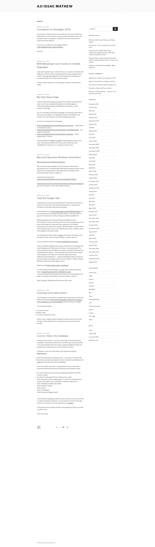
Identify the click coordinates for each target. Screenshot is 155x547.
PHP (90, 303)
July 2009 (92, 134)
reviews (91, 313)
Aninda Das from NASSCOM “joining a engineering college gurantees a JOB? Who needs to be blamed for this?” (102, 52)
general (91, 282)
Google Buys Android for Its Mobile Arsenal (56, 272)
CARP (59, 141)
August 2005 (93, 262)
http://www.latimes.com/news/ (67, 242)
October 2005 (93, 255)
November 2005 (94, 252)
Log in (91, 330)
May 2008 (92, 164)
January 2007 (93, 215)
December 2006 (94, 218)
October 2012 (93, 107)
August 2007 (93, 191)
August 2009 (93, 131)
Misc (90, 292)
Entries (92, 333)
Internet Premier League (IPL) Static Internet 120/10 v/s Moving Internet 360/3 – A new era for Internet (103, 60)
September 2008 (94, 151)
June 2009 (92, 137)
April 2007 (92, 205)
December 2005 (94, 248)
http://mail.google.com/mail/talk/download (65, 211)
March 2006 (92, 238)
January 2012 (92, 114)
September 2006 (94, 228)
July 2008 (92, 158)
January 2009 (93, 141)
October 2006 (93, 225)
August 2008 (93, 154)
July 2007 (91, 195)
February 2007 (93, 211)
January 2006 (93, 245)
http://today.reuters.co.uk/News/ (57, 265)
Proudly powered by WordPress (45, 542)
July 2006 (92, 235)
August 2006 (93, 232)
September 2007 (94, 188)
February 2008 (93, 174)
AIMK (90, 276)
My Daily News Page (48, 97)
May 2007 (92, 201)
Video (90, 319)
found (39, 362)
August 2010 (93, 124)
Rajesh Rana (92, 78)
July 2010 (91, 127)
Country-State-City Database (52, 335)
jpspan (71, 403)
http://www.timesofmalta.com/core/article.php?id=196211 (56, 179)
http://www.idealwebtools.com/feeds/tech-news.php (55, 134)
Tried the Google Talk (48, 198)
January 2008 (93, 178)
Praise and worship (94, 306)
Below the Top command (104, 88)
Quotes (91, 309)
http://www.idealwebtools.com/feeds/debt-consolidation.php (58, 130)
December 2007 (94, 181)
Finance (91, 279)
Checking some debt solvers (52, 292)
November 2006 (94, 221)
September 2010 (94, 121)
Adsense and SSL (110, 81)
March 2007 (92, 208)
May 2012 (92, 111)
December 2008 (94, 144)
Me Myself (92, 289)
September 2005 (94, 258)
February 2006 (93, 242)
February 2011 (93, 117)
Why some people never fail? (107, 78)
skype (61, 235)
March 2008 (92, 171)
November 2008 (94, 148)
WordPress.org (93, 340)
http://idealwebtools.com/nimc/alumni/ (50, 47)
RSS (52, 141)
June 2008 (92, 161)
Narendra (91, 88)
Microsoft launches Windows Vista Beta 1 (59, 157)
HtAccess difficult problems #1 (107, 85)
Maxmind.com (41, 353)
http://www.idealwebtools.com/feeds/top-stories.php (55, 125)
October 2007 (93, 184)
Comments (93, 337)
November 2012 (93, 104)
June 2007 (92, 198)
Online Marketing (94, 299)
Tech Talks (92, 316)
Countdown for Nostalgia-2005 (54, 29)
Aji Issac (91, 91)
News (90, 296)
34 (63, 427)
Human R (91, 286)
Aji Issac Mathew (55, 6)
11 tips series (93, 272)
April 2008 (92, 168)
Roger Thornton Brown (96, 81)
